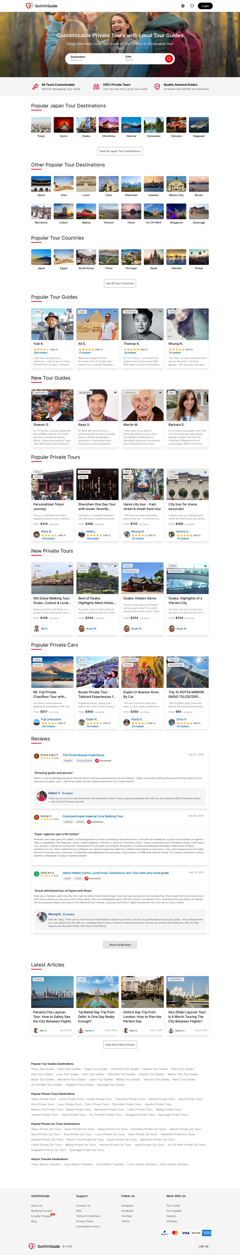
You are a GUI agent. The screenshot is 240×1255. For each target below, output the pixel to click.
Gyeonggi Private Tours (172, 1114)
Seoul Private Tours (190, 1099)
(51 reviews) (68, 914)
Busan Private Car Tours (122, 1139)
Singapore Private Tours (140, 1114)
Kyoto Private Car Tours (79, 1129)
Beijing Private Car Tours (80, 1144)
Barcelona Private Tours (109, 1109)
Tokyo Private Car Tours (46, 1129)
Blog (34, 1221)
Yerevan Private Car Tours (115, 1144)
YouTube (126, 1216)
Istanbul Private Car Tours (47, 1139)
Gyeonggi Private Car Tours (87, 1150)
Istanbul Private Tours (158, 1104)
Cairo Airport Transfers (174, 1164)
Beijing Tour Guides (128, 1079)
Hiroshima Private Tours (130, 1099)
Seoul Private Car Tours (45, 1134)
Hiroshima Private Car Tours (148, 1129)
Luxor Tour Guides (67, 1074)
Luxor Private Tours (69, 1104)
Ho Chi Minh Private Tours (105, 1114)
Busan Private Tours (79, 1109)
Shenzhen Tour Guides (122, 1074)
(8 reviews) (67, 793)
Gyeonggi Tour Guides (111, 1084)
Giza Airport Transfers (110, 1164)
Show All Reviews (120, 944)
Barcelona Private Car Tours (157, 1139)
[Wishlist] (192, 6)
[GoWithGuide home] (41, 6)
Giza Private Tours (42, 1104)
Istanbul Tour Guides (151, 1074)
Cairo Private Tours (97, 1104)
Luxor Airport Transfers (141, 1164)
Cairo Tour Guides (93, 1074)
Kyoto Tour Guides (69, 1069)
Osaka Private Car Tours (113, 1129)
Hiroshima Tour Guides (125, 1069)
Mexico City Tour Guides (183, 1074)
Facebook (127, 1210)
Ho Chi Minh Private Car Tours (186, 1144)
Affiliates (171, 1221)
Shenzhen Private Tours (126, 1104)
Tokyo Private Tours (43, 1099)
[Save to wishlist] (70, 311)
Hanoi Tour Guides (184, 1079)
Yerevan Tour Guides (156, 1079)
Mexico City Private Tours (47, 1109)
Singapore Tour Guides (79, 1084)
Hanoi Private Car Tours (149, 1144)
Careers (171, 1216)
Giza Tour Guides (42, 1074)
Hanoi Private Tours (74, 1114)
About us (36, 1205)
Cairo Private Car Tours (142, 1134)
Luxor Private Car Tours (110, 1134)
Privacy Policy (85, 1221)
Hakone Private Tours (161, 1099)
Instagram (127, 1205)
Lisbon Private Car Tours (46, 1144)
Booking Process (41, 1210)
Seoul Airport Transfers (78, 1164)
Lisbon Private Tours (140, 1109)
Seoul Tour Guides (182, 1069)
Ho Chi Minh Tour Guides (46, 1084)
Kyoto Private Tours (71, 1099)
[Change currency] (183, 6)
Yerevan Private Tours (44, 1114)
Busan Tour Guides (42, 1079)
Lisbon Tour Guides (101, 1079)
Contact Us (83, 1205)
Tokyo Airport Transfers (46, 1164)
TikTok (125, 1221)
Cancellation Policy (88, 1226)
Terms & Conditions (88, 1216)
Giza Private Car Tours (78, 1134)
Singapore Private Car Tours (48, 1150)
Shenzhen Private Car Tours (178, 1134)
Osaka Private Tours (99, 1099)
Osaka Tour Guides (96, 1069)
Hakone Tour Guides (155, 1069)
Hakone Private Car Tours (185, 1129)
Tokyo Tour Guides (43, 1069)
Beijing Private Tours (168, 1109)
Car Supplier (174, 1210)
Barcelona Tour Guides (72, 1079)
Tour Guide (173, 1205)
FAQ (78, 1210)
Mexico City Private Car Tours (85, 1139)
